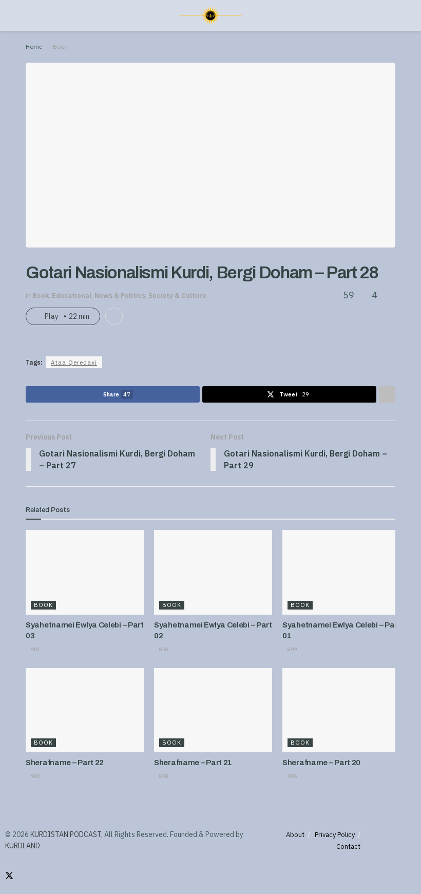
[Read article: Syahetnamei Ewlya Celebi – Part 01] (341, 572)
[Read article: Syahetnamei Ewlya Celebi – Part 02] (213, 572)
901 (35, 649)
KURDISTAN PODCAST (65, 834)
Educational (71, 295)
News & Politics (119, 295)
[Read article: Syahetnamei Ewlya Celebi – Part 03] (85, 572)
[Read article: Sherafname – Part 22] (85, 710)
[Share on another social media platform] (387, 394)
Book (60, 46)
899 (291, 649)
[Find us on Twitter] (9, 876)
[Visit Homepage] (210, 15)
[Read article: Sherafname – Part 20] (341, 710)
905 (291, 776)
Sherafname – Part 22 (65, 762)
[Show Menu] (30, 15)
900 (35, 776)
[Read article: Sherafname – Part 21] (213, 710)
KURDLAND (22, 845)
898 (163, 649)
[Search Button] (391, 15)
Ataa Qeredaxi (74, 362)
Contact (348, 846)
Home (34, 46)
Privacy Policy (335, 834)
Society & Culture (177, 295)
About (295, 834)
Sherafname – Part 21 (193, 762)
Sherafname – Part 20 (321, 762)
